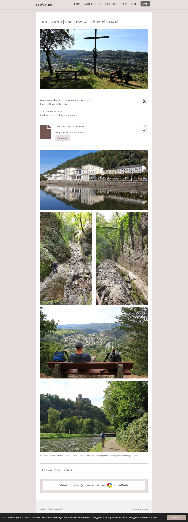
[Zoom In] (144, 126)
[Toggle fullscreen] (144, 102)
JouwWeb (144, 509)
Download (63, 138)
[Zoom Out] (144, 130)
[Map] (122, 116)
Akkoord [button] (176, 518)
